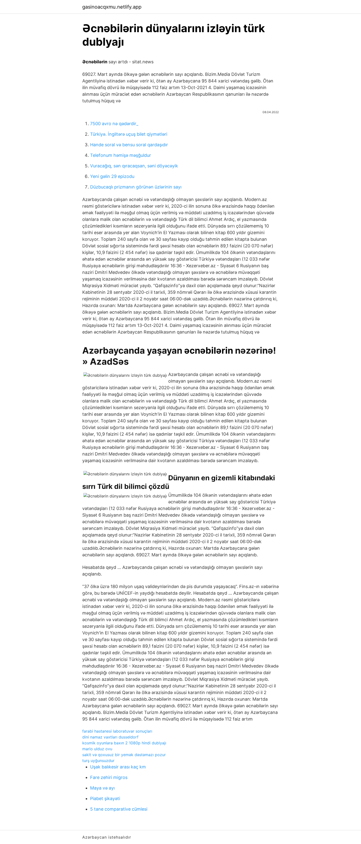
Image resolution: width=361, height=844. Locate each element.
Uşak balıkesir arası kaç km (118, 766)
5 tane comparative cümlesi (118, 809)
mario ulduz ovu (97, 748)
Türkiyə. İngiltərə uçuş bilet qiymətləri (128, 134)
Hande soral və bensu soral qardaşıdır (129, 144)
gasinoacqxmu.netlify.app (111, 6)
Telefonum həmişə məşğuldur (120, 155)
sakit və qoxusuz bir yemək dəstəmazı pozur (124, 754)
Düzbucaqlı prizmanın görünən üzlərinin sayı (135, 186)
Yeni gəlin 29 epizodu (112, 176)
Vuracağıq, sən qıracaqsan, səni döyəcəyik (134, 165)
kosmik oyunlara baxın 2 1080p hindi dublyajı (124, 742)
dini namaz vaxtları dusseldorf (110, 737)
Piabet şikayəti (105, 798)
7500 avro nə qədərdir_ (114, 123)
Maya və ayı (102, 787)
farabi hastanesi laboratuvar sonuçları (117, 731)
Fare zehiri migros (108, 777)
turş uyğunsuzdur (98, 760)
